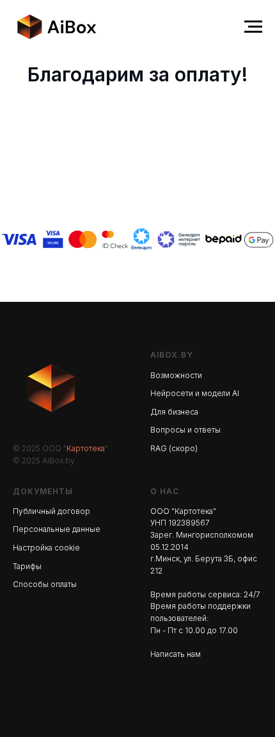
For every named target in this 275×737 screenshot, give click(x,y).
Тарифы (27, 566)
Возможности (176, 375)
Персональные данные (56, 529)
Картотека (86, 448)
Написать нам (175, 654)
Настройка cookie (46, 547)
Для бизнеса (174, 412)
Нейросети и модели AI (194, 393)
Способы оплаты (45, 584)
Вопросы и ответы (185, 430)
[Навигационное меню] (253, 27)
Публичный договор (51, 511)
